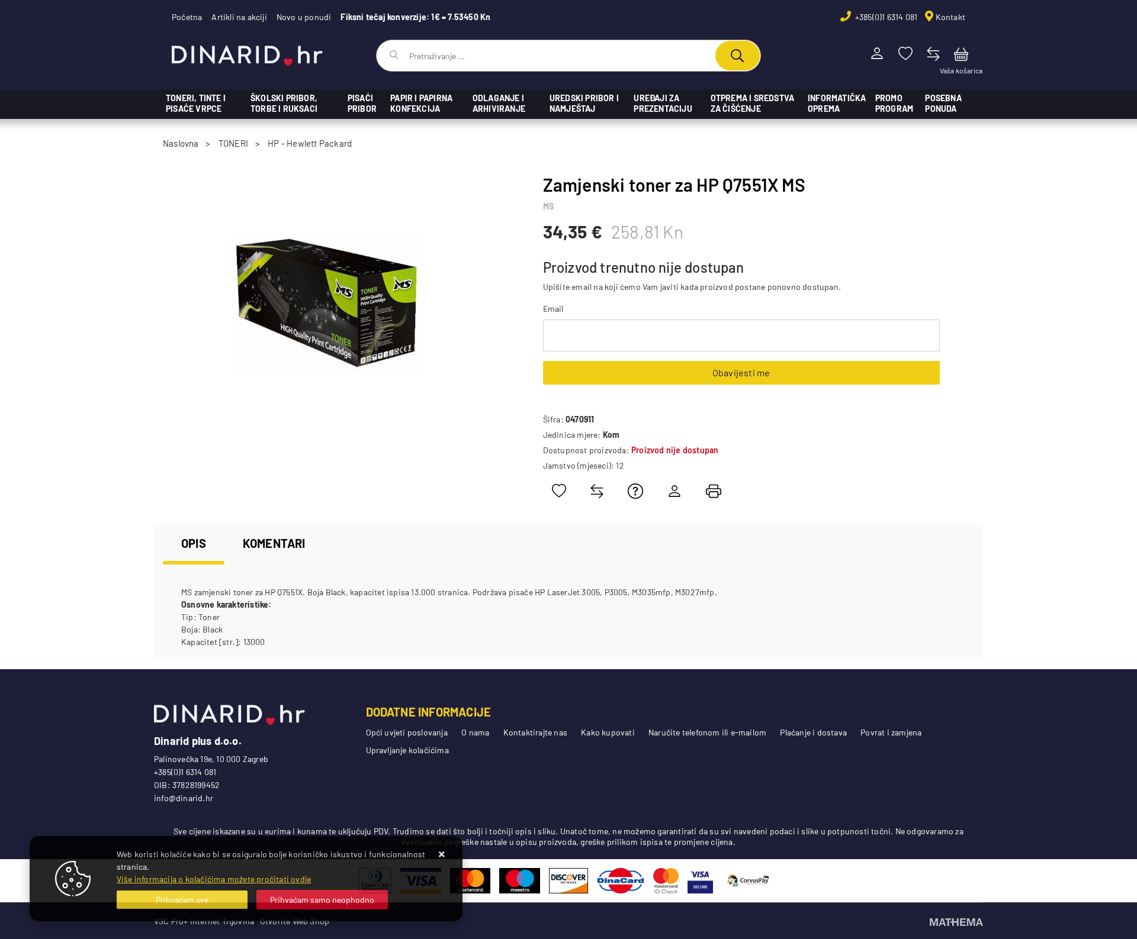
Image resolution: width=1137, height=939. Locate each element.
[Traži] (737, 55)
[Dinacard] (620, 880)
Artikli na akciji (238, 17)
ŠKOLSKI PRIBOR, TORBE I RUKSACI (283, 103)
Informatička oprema (837, 103)
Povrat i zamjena (890, 732)
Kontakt (950, 17)
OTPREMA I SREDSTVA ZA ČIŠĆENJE (753, 103)
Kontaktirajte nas (535, 732)
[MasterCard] (470, 880)
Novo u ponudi (304, 17)
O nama (475, 732)
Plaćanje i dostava (813, 732)
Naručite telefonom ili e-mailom (707, 732)
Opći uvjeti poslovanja (407, 732)
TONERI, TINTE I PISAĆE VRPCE (196, 103)
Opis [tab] (193, 543)
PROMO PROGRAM (894, 103)
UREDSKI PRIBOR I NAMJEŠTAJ (584, 103)
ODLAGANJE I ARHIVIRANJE (499, 103)
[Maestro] (519, 880)
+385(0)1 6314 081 (885, 17)
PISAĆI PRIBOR (362, 103)
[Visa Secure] (700, 880)
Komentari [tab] (274, 543)
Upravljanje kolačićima (407, 750)
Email (553, 309)
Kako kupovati (608, 732)
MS (548, 206)
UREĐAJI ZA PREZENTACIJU (663, 103)
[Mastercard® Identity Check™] (666, 880)
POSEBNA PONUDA (943, 103)
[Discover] (568, 880)
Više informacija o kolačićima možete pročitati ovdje (214, 879)
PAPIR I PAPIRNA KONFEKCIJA (421, 103)
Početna (187, 17)
